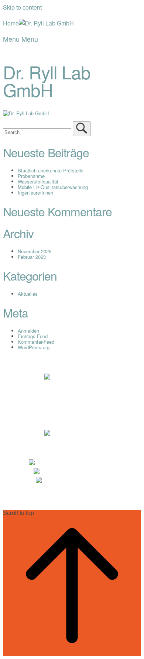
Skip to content (22, 7)
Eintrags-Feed (33, 336)
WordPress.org (33, 347)
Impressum (46, 386)
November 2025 (34, 251)
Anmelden (28, 330)
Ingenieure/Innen (35, 192)
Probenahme (31, 175)
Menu (20, 39)
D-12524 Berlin (78, 434)
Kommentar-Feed (36, 341)
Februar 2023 (32, 256)
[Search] (81, 128)
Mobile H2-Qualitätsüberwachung (53, 187)
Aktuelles (28, 293)
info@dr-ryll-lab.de (84, 481)
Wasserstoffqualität (38, 181)
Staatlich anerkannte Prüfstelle (50, 170)
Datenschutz (95, 386)
